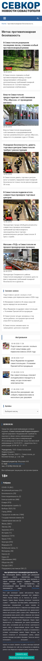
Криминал (5, 536)
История (5, 533)
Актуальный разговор (10, 490)
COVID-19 (5, 487)
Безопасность (7, 493)
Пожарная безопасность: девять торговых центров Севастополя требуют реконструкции (19, 147)
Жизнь (8, 68)
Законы (5, 527)
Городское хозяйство (10, 515)
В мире (4, 503)
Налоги (4, 554)
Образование (7, 559)
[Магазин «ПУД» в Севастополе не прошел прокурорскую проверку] (21, 259)
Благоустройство (8, 499)
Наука (4, 557)
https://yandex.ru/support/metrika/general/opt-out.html (18, 642)
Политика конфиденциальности (21, 658)
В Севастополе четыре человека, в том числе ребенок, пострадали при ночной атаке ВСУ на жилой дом (18, 318)
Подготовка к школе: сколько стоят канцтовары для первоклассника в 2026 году (24, 349)
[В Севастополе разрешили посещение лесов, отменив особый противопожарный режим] (21, 60)
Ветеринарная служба (10, 506)
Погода (5, 565)
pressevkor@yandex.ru (16, 464)
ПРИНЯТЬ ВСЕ (21, 654)
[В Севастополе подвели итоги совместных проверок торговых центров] (21, 210)
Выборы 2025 (7, 509)
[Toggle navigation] (5, 18)
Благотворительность (10, 496)
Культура (5, 542)
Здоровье (5, 530)
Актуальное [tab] (21, 337)
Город (4, 512)
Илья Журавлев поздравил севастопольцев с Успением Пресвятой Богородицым (23, 363)
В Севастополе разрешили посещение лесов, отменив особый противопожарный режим (20, 45)
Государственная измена (11, 518)
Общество (6, 562)
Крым (4, 539)
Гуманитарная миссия (10, 521)
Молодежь (6, 551)
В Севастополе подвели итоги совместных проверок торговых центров (19, 195)
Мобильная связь (8, 548)
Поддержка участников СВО (13, 569)
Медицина (6, 545)
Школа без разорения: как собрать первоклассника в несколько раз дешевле (22, 395)
